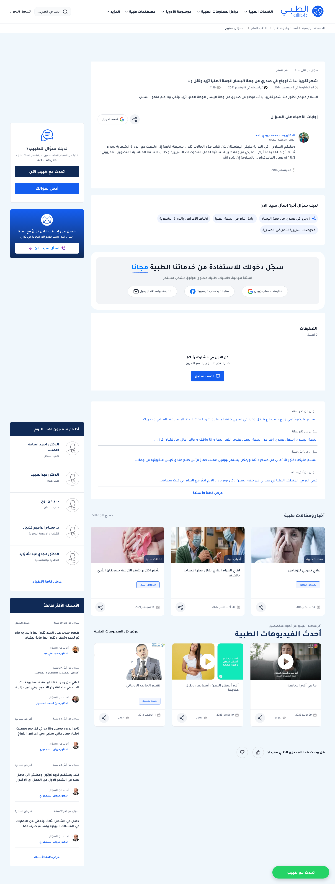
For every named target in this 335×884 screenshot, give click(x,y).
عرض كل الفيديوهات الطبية (116, 631)
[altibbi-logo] (302, 12)
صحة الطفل (22, 623)
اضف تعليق (204, 376)
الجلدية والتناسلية (47, 560)
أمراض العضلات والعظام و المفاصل (56, 673)
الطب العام (259, 28)
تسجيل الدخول (20, 11)
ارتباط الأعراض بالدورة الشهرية (184, 218)
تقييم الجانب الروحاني (143, 685)
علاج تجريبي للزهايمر (304, 570)
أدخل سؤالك (47, 188)
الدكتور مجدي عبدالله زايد (39, 554)
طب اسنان (51, 456)
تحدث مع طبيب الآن (47, 172)
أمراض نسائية (23, 719)
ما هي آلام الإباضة (302, 685)
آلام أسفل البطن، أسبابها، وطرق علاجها (212, 687)
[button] (258, 11)
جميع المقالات (102, 515)
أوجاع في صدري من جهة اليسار (286, 218)
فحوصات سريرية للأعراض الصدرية (289, 229)
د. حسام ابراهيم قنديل (41, 527)
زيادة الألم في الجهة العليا (235, 218)
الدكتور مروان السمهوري (54, 749)
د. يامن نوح (50, 501)
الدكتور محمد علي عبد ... (54, 653)
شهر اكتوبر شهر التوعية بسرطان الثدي (128, 570)
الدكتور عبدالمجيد (45, 474)
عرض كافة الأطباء (47, 581)
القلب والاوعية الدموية (44, 533)
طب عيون (52, 480)
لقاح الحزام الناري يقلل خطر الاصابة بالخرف (212, 573)
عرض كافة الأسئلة (208, 493)
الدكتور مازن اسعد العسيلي (52, 703)
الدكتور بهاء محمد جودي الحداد (274, 135)
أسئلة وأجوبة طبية (285, 28)
